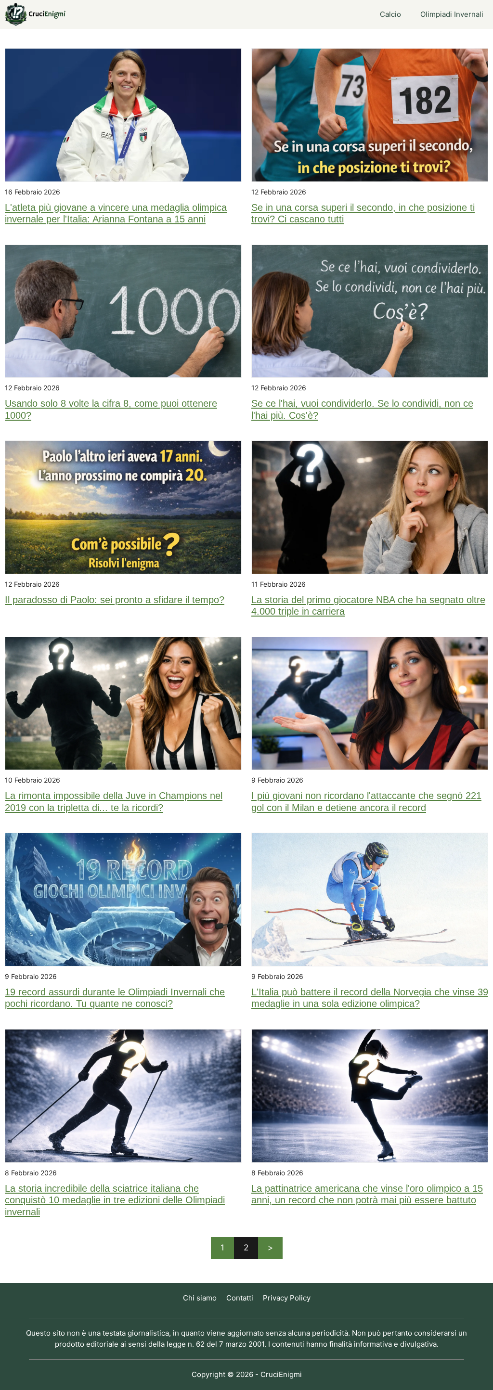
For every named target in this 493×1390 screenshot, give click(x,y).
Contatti (239, 1297)
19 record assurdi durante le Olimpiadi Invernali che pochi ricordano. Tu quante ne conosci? (115, 998)
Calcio (390, 14)
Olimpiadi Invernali (451, 14)
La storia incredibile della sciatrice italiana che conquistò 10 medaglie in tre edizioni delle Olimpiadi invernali (115, 1200)
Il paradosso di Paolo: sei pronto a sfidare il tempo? (114, 599)
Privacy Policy (287, 1297)
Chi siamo (200, 1297)
